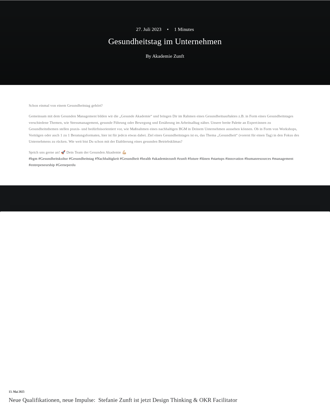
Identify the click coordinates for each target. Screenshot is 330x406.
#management (282, 159)
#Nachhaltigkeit (107, 159)
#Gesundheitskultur (53, 159)
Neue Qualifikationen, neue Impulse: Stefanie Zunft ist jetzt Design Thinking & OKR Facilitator (123, 400)
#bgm (33, 159)
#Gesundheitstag (81, 159)
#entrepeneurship (42, 165)
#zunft (182, 159)
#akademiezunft (164, 159)
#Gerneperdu (66, 165)
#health (145, 159)
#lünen (205, 159)
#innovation (234, 159)
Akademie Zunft (168, 56)
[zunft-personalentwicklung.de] (46, 11)
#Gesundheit (129, 159)
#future (193, 159)
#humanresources (257, 159)
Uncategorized (307, 227)
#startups (217, 159)
